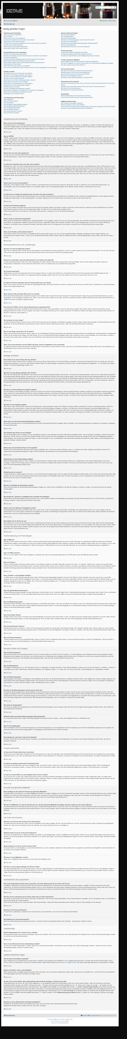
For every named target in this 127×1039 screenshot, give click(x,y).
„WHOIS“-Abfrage (29, 985)
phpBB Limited (8, 299)
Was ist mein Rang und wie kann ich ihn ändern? (17, 66)
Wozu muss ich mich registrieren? (13, 35)
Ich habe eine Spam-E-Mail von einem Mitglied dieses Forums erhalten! (80, 56)
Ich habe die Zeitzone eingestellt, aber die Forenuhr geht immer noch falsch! (24, 59)
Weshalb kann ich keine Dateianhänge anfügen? (17, 85)
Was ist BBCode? (8, 99)
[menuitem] (15, 20)
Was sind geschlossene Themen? (13, 111)
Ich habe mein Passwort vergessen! (13, 45)
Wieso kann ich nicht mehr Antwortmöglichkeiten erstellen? (19, 80)
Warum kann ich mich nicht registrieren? (14, 38)
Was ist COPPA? (8, 36)
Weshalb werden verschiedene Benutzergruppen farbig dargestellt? (79, 43)
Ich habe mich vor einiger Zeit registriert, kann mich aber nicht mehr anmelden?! (25, 43)
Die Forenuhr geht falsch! (10, 57)
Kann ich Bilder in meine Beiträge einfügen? (16, 104)
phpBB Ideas (89, 972)
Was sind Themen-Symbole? (11, 113)
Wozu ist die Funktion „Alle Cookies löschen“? (16, 48)
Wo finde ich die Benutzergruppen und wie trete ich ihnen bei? (78, 40)
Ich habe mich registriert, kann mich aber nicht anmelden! (19, 40)
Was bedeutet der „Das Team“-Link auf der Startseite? (75, 46)
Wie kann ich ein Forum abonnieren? (71, 88)
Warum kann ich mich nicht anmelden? (14, 41)
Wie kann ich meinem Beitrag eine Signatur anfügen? (18, 76)
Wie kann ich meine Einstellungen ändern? (15, 54)
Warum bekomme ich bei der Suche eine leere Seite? (75, 74)
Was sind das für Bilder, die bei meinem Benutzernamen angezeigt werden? (24, 62)
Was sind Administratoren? (68, 35)
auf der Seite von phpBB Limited (66, 962)
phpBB (54, 1019)
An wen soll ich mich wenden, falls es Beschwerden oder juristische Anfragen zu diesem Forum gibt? (88, 106)
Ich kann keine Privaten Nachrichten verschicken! (74, 52)
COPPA (103, 166)
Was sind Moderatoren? (67, 36)
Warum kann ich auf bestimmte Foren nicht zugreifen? (18, 83)
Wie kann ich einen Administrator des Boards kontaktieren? (77, 108)
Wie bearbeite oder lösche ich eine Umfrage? (16, 81)
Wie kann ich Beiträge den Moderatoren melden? (17, 88)
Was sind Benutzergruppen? (68, 38)
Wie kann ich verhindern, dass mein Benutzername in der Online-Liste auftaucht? (25, 56)
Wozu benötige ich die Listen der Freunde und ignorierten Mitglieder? (79, 61)
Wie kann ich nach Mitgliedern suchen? (71, 76)
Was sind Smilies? (9, 102)
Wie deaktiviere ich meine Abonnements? (72, 90)
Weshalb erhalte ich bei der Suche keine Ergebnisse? (75, 72)
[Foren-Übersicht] (14, 10)
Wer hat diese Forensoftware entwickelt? (72, 103)
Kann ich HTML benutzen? (11, 101)
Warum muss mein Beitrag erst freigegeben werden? (18, 92)
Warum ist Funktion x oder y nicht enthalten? (73, 105)
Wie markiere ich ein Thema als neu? (14, 93)
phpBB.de (20, 299)
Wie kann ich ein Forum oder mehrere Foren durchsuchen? (77, 70)
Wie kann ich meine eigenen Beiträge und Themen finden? (77, 77)
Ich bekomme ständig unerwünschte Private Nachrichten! (76, 54)
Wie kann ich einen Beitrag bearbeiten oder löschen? (18, 75)
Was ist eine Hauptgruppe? (68, 45)
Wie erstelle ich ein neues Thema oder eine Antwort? (18, 73)
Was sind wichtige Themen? (11, 109)
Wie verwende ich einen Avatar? (12, 64)
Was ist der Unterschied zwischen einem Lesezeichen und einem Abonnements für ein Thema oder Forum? (87, 84)
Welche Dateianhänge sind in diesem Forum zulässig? (75, 95)
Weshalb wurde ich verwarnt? (12, 87)
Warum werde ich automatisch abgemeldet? (15, 46)
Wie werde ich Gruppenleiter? (69, 41)
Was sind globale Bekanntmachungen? (14, 106)
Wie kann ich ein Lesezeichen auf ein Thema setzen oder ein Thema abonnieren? (83, 86)
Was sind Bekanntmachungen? (12, 107)
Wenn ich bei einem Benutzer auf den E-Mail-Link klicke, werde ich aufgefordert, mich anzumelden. (30, 67)
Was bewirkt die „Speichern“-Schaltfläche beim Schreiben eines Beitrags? (24, 90)
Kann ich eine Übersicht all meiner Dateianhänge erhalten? (77, 97)
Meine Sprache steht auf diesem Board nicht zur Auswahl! (19, 61)
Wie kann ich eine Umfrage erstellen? (14, 78)
